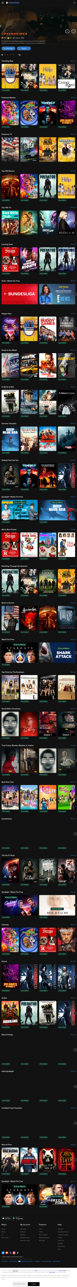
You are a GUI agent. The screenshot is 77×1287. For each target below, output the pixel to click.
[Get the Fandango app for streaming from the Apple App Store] (7, 1218)
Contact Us (61, 1240)
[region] (38, 1277)
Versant (15, 1270)
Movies (4, 1232)
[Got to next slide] (75, 76)
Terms (36, 1270)
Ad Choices (5, 1261)
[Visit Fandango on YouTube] (6, 1252)
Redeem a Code (25, 1240)
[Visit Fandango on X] (10, 1252)
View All (73, 61)
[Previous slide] (67, 31)
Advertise (60, 1243)
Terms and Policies (46, 1261)
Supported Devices (63, 1232)
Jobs (59, 1249)
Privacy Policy (13, 1261)
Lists (40, 1229)
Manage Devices (25, 1237)
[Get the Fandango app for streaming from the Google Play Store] (18, 1218)
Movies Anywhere (44, 1237)
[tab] (2, 54)
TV (2, 1235)
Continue (33, 1284)
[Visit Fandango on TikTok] (17, 1252)
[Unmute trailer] (19, 55)
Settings (22, 1235)
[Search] (74, 3)
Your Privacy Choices (27, 1261)
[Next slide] (73, 31)
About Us (60, 1229)
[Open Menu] (2, 3)
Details (24, 48)
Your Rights (52, 1272)
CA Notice (37, 1261)
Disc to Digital (43, 1235)
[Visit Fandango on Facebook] (3, 1252)
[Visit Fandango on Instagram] (14, 1252)
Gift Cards (42, 1240)
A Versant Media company (17, 1256)
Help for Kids (56, 1261)
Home (3, 1229)
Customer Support (63, 1235)
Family (41, 1232)
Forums (60, 1237)
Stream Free (5, 1237)
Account (22, 1232)
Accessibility (61, 1246)
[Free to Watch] (10, 76)
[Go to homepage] (13, 3)
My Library (23, 1229)
